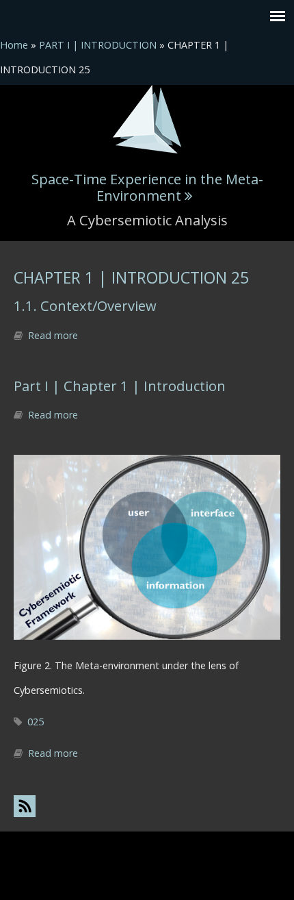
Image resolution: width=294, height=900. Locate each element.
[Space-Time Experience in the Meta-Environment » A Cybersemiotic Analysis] (147, 118)
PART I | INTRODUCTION (98, 44)
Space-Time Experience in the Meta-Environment (147, 187)
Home (14, 44)
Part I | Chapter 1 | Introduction (120, 385)
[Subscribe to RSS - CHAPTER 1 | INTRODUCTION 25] (147, 805)
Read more (53, 335)
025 (35, 721)
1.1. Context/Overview (85, 305)
